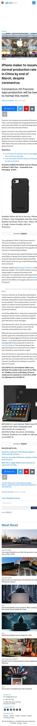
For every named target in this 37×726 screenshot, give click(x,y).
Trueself (17, 715)
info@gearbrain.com (11, 697)
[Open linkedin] (20, 710)
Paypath (29, 715)
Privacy (19, 723)
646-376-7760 (9, 699)
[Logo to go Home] (11, 3)
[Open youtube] (14, 710)
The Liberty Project (8, 717)
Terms (25, 723)
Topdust (11, 715)
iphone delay (7, 485)
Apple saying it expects (23, 267)
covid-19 (5, 483)
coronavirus (6, 487)
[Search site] (34, 2)
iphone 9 (32, 485)
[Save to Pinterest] (26, 108)
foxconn (12, 483)
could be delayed (8, 345)
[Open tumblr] (17, 710)
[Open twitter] (5, 710)
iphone (24, 483)
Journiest (23, 715)
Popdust (5, 715)
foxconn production (21, 485)
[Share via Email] (32, 108)
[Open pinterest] (11, 710)
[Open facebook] (8, 710)
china (18, 483)
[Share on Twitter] (20, 108)
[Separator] (4, 114)
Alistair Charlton (8, 101)
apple (29, 483)
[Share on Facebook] (9, 108)
